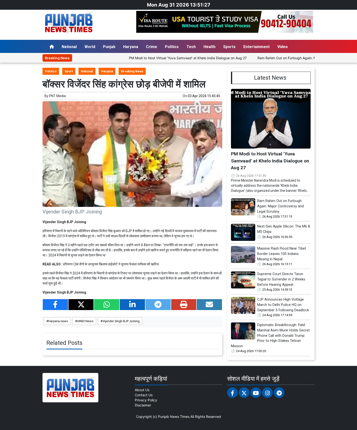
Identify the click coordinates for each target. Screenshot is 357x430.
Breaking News (132, 71)
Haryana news (58, 321)
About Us (142, 390)
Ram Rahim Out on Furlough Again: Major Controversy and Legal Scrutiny (280, 206)
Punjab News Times (173, 416)
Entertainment (256, 46)
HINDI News (85, 321)
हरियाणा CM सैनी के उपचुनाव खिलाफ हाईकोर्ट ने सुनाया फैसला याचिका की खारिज (111, 264)
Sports (229, 46)
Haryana (130, 46)
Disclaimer (143, 405)
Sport (69, 71)
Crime (151, 46)
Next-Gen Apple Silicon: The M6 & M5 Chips (283, 229)
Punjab (109, 46)
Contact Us (144, 395)
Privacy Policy (146, 400)
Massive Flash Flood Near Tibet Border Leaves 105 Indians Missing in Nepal (281, 253)
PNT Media (57, 96)
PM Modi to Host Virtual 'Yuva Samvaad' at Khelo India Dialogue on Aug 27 (173, 58)
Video (282, 46)
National (69, 46)
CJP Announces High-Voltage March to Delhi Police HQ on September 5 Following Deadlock (283, 304)
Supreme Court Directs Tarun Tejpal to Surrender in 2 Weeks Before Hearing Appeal (281, 279)
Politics (172, 46)
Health (209, 46)
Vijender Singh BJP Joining (121, 321)
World (90, 46)
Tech (191, 46)
